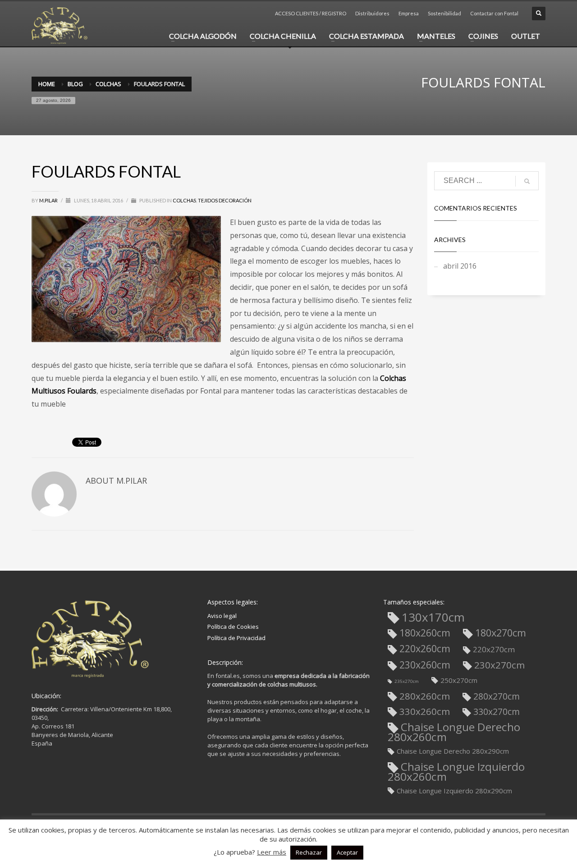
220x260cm (424, 648)
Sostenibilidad (444, 13)
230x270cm (499, 665)
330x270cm (496, 711)
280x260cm (424, 696)
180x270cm (500, 633)
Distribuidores (372, 13)
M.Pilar (49, 200)
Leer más (271, 851)
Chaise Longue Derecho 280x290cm (453, 750)
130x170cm (433, 618)
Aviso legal (222, 616)
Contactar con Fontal (494, 13)
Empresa (408, 13)
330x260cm (424, 711)
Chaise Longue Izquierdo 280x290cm (454, 790)
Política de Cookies (233, 626)
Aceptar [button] (347, 852)
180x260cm (424, 633)
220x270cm (494, 649)
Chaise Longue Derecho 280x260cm (454, 732)
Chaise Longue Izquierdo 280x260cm (456, 771)
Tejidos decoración (225, 200)
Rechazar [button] (309, 852)
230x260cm (424, 665)
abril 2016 (459, 266)
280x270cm (496, 696)
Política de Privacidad (236, 638)
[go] (527, 181)
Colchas (184, 200)
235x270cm (406, 681)
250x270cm (458, 680)
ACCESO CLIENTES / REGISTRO (310, 13)
